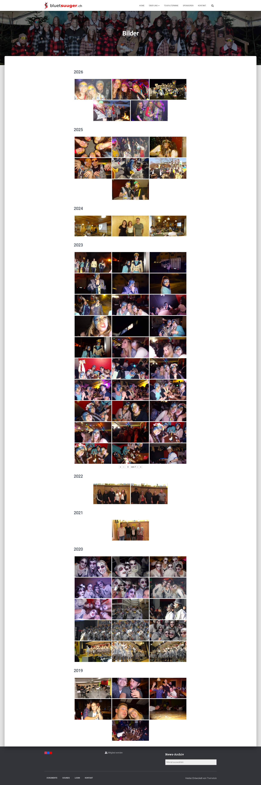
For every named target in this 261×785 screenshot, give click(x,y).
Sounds (66, 778)
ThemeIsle (212, 778)
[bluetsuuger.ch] (63, 5)
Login (77, 778)
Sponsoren (188, 6)
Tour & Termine (171, 6)
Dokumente (52, 778)
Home (141, 6)
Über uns (153, 6)
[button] (159, 6)
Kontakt (202, 6)
